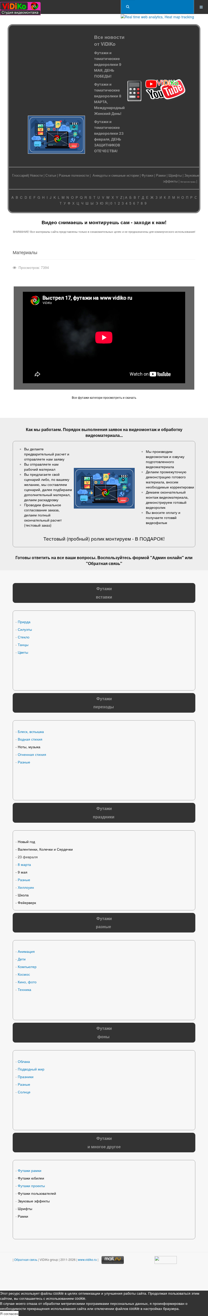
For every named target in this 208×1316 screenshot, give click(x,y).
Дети (22, 958)
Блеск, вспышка (31, 731)
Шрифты (175, 175)
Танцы (23, 644)
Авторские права (187, 181)
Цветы (23, 652)
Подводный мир (31, 1069)
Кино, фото (27, 981)
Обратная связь (104, 563)
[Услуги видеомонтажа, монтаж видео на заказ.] (20, 7)
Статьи (50, 175)
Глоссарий (20, 175)
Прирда (24, 621)
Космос (24, 974)
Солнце (24, 1091)
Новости (36, 175)
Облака (24, 1061)
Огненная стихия (32, 754)
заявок (115, 429)
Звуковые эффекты (34, 1200)
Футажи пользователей (37, 1193)
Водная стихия (30, 739)
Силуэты (25, 629)
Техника (24, 989)
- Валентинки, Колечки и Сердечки (44, 849)
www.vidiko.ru (87, 1259)
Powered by (65, 1278)
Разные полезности (74, 175)
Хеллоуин (26, 887)
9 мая (22, 872)
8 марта (24, 864)
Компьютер (27, 966)
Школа (23, 894)
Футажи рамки (29, 1170)
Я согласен (9, 1313)
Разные (24, 761)
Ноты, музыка (29, 746)
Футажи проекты (31, 1185)
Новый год (26, 841)
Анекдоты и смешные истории (116, 175)
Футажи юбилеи (31, 1178)
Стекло (23, 636)
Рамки (161, 175)
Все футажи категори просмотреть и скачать (104, 397)
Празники (25, 1076)
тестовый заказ (37, 525)
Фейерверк (27, 902)
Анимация (26, 951)
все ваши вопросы (76, 557)
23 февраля (28, 856)
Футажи (147, 175)
